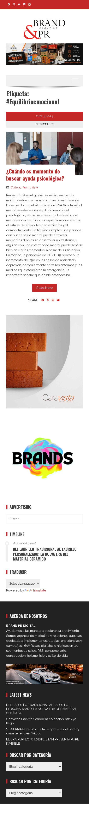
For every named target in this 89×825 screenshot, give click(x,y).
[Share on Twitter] (48, 300)
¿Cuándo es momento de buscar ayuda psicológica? (35, 174)
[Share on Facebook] (42, 300)
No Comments (44, 124)
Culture (15, 187)
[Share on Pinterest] (53, 300)
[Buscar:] (44, 519)
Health (26, 187)
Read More (44, 288)
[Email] (58, 300)
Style (34, 187)
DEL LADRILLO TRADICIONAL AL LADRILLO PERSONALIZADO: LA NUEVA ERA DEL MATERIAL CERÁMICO (45, 554)
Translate (39, 590)
